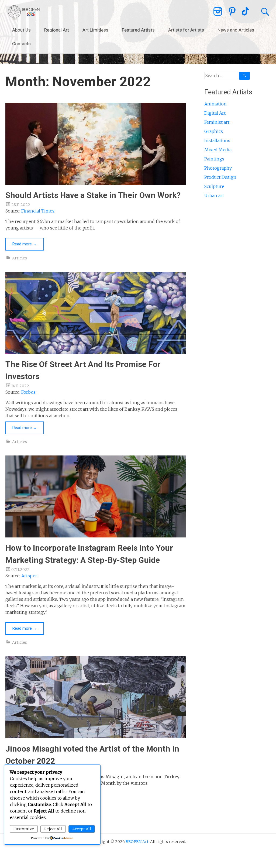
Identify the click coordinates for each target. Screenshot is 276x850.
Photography (218, 168)
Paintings (214, 159)
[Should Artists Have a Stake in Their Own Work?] (95, 183)
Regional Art (56, 30)
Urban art (214, 195)
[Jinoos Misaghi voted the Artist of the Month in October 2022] (95, 736)
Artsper (29, 575)
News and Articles (236, 30)
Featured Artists (138, 30)
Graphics (213, 131)
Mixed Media (218, 149)
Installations (217, 140)
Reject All (53, 829)
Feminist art (216, 122)
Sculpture (214, 186)
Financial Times (37, 211)
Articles (19, 258)
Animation (215, 104)
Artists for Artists (186, 30)
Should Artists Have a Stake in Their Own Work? (93, 195)
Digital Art (215, 113)
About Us (21, 30)
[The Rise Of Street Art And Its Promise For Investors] (95, 352)
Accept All (81, 829)
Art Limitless (95, 30)
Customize (23, 829)
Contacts (21, 43)
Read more (24, 244)
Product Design (220, 177)
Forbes (28, 392)
